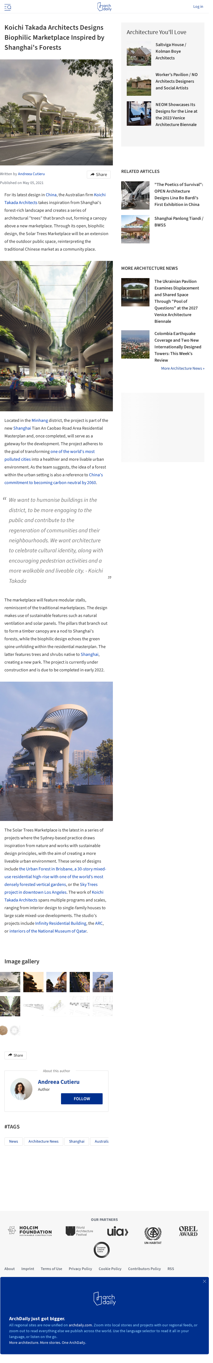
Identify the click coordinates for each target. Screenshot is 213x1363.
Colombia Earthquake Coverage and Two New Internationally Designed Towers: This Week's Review (177, 347)
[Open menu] (7, 7)
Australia (102, 1141)
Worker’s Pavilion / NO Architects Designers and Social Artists (177, 81)
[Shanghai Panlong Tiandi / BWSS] (135, 229)
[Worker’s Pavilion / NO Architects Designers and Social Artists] (139, 83)
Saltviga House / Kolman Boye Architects (171, 51)
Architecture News (44, 1141)
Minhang (40, 420)
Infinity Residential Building (60, 923)
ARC (99, 923)
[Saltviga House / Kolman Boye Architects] (139, 53)
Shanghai (22, 428)
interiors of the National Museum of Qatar (48, 931)
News (13, 1141)
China (51, 195)
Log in (198, 7)
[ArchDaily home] (104, 6)
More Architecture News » (182, 368)
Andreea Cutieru (59, 1082)
